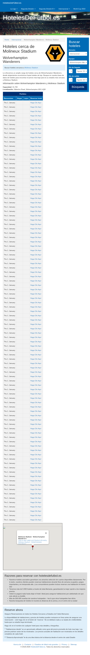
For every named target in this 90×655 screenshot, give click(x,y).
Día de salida (74, 76)
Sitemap (74, 644)
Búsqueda (78, 86)
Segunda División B (46, 9)
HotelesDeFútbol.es (12, 3)
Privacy (64, 644)
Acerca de (17, 644)
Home (7, 40)
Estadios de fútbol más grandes (46, 644)
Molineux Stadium (31, 68)
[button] (33, 548)
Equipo (72, 59)
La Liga (13, 9)
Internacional (64, 9)
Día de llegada (74, 67)
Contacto (27, 644)
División (72, 50)
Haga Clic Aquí (35, 103)
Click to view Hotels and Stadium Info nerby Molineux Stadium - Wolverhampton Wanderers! (32, 542)
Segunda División (27, 9)
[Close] (46, 533)
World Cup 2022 (79, 9)
